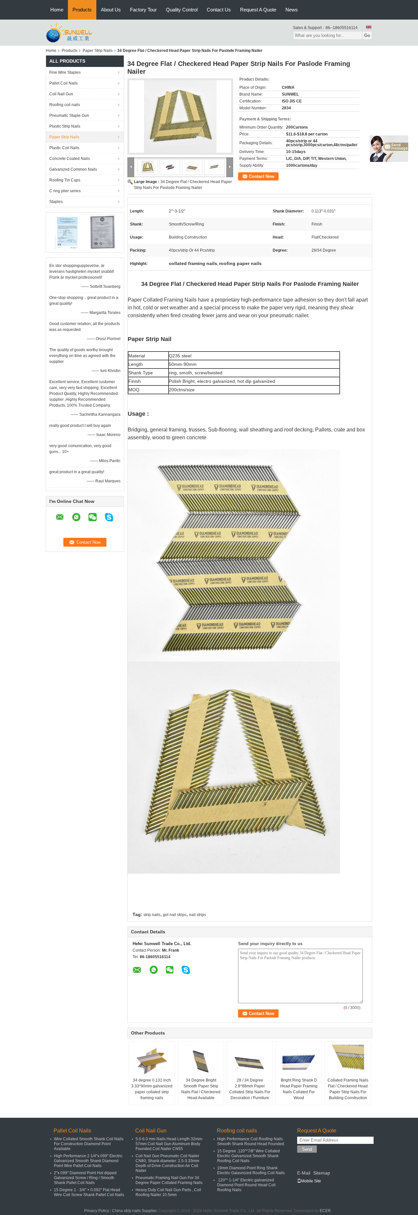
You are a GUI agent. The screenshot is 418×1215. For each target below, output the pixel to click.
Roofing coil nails (64, 104)
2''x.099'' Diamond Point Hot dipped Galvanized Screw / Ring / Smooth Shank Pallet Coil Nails (85, 1178)
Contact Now (261, 176)
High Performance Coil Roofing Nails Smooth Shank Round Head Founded (250, 1141)
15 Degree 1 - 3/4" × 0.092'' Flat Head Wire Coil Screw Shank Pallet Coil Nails (89, 1192)
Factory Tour (143, 9)
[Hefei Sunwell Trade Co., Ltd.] (81, 32)
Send (307, 1149)
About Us (111, 9)
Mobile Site (311, 1181)
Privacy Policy (96, 1210)
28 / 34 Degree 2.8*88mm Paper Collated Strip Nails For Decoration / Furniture (249, 1089)
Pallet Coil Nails (63, 83)
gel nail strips (174, 914)
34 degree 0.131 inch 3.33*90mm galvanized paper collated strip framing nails (151, 1089)
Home (56, 9)
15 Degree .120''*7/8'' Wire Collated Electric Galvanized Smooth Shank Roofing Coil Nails (248, 1156)
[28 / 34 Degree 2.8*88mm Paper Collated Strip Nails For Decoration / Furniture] (250, 1061)
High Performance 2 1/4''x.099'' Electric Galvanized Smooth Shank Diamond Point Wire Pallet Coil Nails (88, 1161)
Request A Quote (258, 9)
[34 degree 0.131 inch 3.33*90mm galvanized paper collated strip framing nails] (152, 1061)
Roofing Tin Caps (64, 180)
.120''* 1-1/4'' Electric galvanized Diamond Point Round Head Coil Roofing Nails (246, 1185)
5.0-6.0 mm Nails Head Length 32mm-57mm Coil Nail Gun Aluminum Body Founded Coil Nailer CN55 (169, 1144)
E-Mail (303, 1173)
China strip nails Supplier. (135, 1210)
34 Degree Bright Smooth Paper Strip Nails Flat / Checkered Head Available (200, 1089)
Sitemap (321, 1173)
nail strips (197, 914)
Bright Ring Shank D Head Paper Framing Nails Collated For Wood (298, 1089)
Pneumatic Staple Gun (69, 115)
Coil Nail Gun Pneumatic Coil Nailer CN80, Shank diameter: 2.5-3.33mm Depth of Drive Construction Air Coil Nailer (167, 1163)
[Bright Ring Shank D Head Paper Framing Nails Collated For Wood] (299, 1061)
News (291, 9)
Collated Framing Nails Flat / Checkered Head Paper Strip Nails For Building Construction (348, 1089)
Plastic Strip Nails (64, 126)
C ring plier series (65, 191)
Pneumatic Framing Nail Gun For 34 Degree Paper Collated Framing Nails (169, 1180)
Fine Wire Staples (65, 72)
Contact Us (219, 9)
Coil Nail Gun (61, 94)
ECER (325, 1210)
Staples (56, 201)
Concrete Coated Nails (69, 158)
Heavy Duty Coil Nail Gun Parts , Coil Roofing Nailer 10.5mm (168, 1192)
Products (82, 9)
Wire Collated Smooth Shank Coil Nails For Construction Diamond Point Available (88, 1144)
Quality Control (182, 9)
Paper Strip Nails (98, 50)
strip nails (151, 914)
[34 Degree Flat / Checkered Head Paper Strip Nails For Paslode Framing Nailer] (180, 116)
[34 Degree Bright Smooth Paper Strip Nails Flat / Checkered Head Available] (201, 1061)
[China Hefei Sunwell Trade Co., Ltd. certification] (67, 232)
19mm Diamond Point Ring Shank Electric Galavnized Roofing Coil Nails (251, 1170)
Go (367, 35)
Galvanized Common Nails (73, 169)
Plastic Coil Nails (64, 148)
